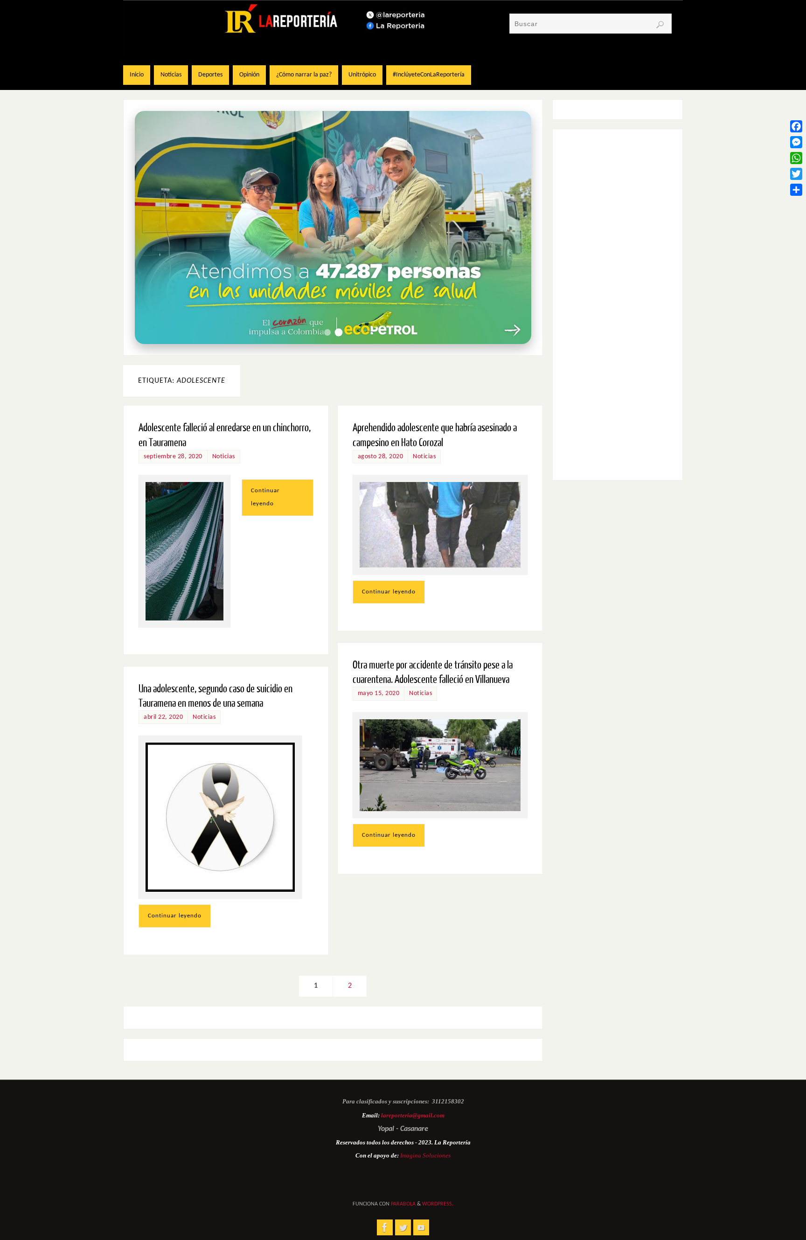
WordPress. (437, 1204)
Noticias (223, 457)
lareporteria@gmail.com (413, 1115)
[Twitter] (796, 174)
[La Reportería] (385, 1227)
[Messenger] (796, 142)
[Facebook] (796, 126)
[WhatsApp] (796, 158)
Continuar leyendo (265, 497)
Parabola (403, 1204)
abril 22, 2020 (163, 717)
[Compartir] (796, 190)
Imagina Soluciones (425, 1155)
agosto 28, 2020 (380, 457)
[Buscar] (660, 24)
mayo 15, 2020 (379, 693)
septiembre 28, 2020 (173, 457)
